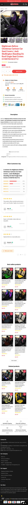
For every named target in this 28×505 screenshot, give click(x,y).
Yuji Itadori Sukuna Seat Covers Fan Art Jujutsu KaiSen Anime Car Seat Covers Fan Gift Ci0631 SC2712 (20, 350)
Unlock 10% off (3, 498)
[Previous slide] (2, 23)
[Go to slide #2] (11, 40)
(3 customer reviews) (12, 62)
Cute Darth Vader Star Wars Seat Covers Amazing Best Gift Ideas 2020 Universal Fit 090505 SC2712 (20, 408)
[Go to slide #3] (19, 40)
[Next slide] (25, 23)
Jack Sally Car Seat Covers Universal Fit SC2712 (6, 384)
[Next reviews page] (25, 254)
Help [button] (25, 503)
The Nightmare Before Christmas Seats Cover (17, 156)
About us (3, 456)
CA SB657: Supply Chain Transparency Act (10, 464)
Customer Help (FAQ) (5, 479)
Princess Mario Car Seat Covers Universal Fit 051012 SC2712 (20, 282)
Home (2, 9)
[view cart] (26, 4)
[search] (24, 4)
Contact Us (3, 477)
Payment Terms (4, 473)
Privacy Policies (4, 460)
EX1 (6, 9)
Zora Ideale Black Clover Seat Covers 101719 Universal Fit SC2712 (7, 326)
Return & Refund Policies (6, 475)
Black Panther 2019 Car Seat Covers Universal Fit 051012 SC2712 (7, 303)
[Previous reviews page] (18, 254)
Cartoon (8, 153)
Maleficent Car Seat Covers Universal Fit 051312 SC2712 (6, 282)
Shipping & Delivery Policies (7, 471)
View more (14, 360)
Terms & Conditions (5, 458)
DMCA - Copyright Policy (6, 462)
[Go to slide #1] (4, 40)
